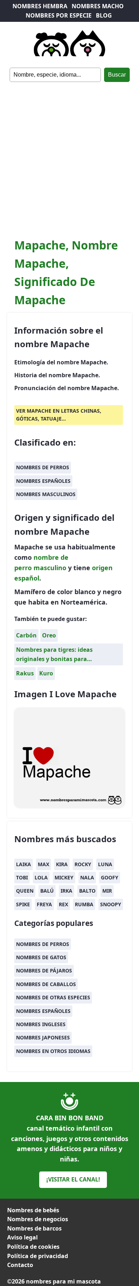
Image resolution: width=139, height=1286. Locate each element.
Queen (25, 890)
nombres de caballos (46, 984)
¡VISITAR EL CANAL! (73, 1179)
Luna (105, 864)
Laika (23, 864)
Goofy (109, 877)
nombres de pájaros (44, 970)
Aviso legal (22, 1237)
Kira (62, 864)
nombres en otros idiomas (53, 1051)
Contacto (20, 1265)
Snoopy (110, 904)
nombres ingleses (41, 1024)
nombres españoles (43, 480)
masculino (50, 567)
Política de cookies (33, 1247)
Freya (44, 904)
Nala (87, 877)
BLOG (104, 15)
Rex (63, 904)
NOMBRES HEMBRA (39, 6)
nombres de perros (42, 467)
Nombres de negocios (37, 1219)
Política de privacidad (37, 1256)
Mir (107, 890)
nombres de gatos (41, 957)
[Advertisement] (69, 155)
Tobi (22, 877)
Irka (66, 890)
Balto (87, 890)
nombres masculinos (46, 494)
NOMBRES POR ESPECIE (59, 15)
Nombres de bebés (33, 1210)
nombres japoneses (43, 1037)
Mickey (64, 877)
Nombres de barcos (34, 1228)
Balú (47, 890)
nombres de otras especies (53, 997)
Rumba (84, 904)
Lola (41, 877)
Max (43, 864)
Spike (23, 904)
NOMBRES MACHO (98, 6)
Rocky (82, 864)
